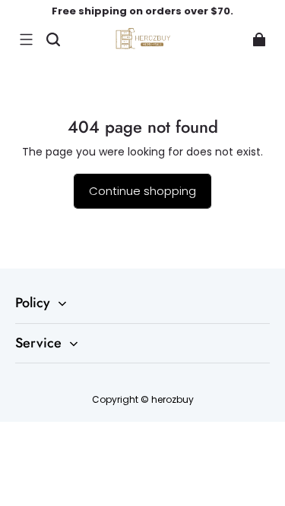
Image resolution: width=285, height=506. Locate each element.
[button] (25, 39)
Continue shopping (142, 191)
